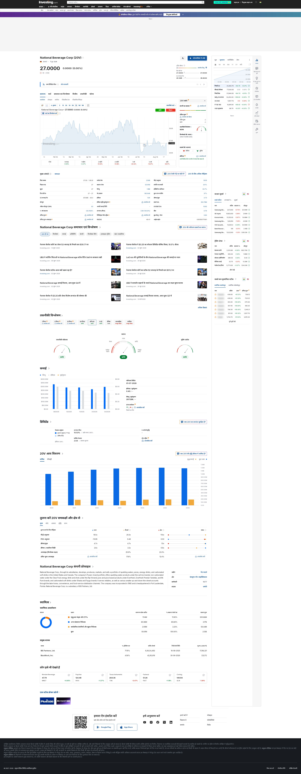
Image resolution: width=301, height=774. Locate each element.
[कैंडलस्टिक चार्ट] (42, 105)
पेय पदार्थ (204, 572)
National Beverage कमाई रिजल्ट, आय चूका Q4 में (60, 283)
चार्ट (49, 94)
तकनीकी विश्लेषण (50, 315)
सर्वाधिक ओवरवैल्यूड (234, 285)
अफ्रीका (122, 10)
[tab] (46, 322)
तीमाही (49, 459)
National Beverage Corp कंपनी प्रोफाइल (65, 566)
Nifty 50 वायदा (219, 97)
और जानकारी (64, 84)
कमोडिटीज (231, 60)
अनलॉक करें (93, 556)
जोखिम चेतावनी (293, 768)
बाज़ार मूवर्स (219, 194)
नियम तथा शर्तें (270, 768)
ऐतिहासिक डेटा (66, 100)
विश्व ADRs (79, 10)
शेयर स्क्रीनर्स (127, 7)
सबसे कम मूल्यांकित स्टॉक (224, 279)
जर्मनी (205, 587)
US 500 (217, 101)
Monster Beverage (48, 674)
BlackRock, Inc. (47, 655)
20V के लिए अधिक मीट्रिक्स (197, 174)
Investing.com (131, 248)
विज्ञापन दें (183, 720)
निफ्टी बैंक (217, 93)
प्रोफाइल (50, 100)
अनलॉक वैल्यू (201, 68)
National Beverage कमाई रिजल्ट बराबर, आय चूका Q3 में (149, 296)
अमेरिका (95, 10)
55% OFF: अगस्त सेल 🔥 (222, 2)
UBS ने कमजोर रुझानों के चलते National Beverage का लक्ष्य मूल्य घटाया (154, 283)
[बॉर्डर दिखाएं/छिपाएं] (88, 105)
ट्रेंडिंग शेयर (218, 241)
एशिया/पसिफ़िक (114, 10)
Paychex (79, 674)
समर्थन (182, 725)
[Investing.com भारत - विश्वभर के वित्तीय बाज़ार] (48, 2)
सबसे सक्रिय (218, 200)
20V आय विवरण (50, 453)
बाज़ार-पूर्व (62, 10)
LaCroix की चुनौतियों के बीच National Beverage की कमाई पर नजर (153, 257)
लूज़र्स (235, 200)
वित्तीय (75, 94)
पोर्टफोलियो (210, 720)
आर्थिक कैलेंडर (116, 7)
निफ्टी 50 (217, 86)
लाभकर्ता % (227, 200)
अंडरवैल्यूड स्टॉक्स (131, 10)
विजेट (209, 725)
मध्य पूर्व (106, 10)
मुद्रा (216, 60)
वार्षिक (42, 459)
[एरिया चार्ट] (47, 105)
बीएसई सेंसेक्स (219, 89)
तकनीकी (83, 94)
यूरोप (100, 10)
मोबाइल (209, 715)
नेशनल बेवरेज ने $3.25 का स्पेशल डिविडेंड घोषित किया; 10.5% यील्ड (152, 244)
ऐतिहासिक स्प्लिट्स (77, 100)
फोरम (92, 94)
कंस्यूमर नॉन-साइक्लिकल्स (198, 577)
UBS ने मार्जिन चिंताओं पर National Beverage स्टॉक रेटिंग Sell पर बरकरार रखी (71, 257)
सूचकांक (222, 60)
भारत (56, 10)
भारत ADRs (87, 10)
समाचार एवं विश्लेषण (62, 94)
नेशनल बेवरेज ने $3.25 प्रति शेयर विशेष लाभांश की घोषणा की (63, 296)
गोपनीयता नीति (281, 768)
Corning (179, 674)
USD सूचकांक (219, 108)
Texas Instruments (115, 674)
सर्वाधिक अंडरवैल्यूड (220, 285)
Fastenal (146, 674)
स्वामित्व (57, 100)
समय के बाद (70, 10)
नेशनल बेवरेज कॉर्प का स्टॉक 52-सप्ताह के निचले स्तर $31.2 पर (150, 270)
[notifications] (256, 2)
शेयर (42, 10)
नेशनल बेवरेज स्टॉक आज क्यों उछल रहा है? (56, 270)
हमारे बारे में (183, 715)
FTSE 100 (218, 104)
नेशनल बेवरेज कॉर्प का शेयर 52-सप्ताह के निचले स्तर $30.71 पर (64, 244)
